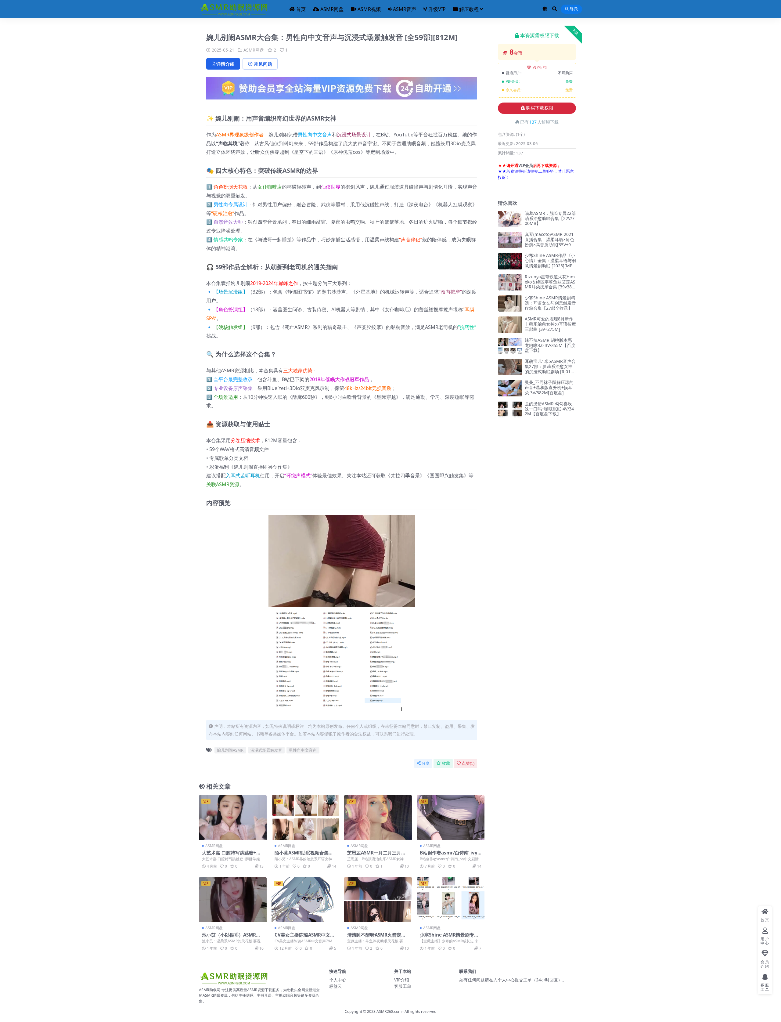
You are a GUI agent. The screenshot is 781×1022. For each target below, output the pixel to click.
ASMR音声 (404, 9)
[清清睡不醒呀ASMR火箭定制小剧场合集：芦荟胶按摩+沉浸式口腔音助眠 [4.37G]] (378, 899)
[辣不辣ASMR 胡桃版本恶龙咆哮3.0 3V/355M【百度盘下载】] (510, 346)
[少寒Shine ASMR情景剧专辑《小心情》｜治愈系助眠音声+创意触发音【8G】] (450, 899)
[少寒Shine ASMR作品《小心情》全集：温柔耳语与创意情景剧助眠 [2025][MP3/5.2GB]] (510, 261)
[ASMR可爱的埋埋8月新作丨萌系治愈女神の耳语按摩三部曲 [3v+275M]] (510, 324)
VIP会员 (525, 165)
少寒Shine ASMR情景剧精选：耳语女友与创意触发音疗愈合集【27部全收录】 (550, 303)
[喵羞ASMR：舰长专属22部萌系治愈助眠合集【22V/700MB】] (510, 219)
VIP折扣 (540, 67)
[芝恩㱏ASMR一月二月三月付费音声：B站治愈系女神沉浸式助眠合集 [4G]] (378, 817)
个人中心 (337, 980)
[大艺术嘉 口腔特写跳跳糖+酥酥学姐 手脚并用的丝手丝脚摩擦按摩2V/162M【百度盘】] (233, 817)
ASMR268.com (388, 1011)
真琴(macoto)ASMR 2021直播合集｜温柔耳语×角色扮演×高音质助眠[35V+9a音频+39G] (549, 241)
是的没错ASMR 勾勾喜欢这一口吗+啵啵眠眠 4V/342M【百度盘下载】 (549, 409)
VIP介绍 (401, 980)
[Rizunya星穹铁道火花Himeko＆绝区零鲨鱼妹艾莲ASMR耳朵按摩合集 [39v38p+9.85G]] (510, 282)
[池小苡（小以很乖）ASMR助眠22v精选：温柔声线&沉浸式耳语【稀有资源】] (233, 899)
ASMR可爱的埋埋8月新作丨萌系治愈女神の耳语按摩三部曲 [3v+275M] (550, 324)
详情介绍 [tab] (225, 64)
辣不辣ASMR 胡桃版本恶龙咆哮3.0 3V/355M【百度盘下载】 (550, 345)
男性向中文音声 (315, 134)
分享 (426, 763)
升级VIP (437, 9)
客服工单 (402, 986)
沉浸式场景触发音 (266, 750)
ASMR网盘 (332, 9)
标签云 (335, 986)
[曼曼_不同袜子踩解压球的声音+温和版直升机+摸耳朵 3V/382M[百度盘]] (510, 388)
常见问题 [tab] (263, 64)
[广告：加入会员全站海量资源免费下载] (341, 90)
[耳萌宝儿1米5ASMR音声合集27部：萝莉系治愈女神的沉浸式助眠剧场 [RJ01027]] (510, 367)
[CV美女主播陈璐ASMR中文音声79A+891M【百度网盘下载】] (305, 899)
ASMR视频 (369, 9)
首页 (301, 9)
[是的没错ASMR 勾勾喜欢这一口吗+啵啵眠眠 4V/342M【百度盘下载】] (510, 409)
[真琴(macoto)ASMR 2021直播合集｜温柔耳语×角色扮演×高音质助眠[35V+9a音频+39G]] (510, 240)
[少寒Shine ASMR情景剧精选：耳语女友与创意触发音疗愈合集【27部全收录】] (510, 303)
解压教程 (469, 9)
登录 (574, 9)
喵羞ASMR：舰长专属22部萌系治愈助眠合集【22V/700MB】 (550, 218)
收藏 (446, 763)
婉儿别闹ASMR (230, 750)
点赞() (468, 763)
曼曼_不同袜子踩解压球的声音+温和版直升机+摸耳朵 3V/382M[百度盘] (549, 387)
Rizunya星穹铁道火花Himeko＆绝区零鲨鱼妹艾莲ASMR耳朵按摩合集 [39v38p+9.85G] (550, 284)
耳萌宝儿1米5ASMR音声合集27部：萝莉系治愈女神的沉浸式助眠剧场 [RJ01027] (550, 368)
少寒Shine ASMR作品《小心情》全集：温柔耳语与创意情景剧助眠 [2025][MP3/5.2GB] (550, 262)
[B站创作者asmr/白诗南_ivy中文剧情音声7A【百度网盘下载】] (450, 817)
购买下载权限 (539, 108)
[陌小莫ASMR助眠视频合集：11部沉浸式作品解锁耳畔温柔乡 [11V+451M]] (305, 817)
